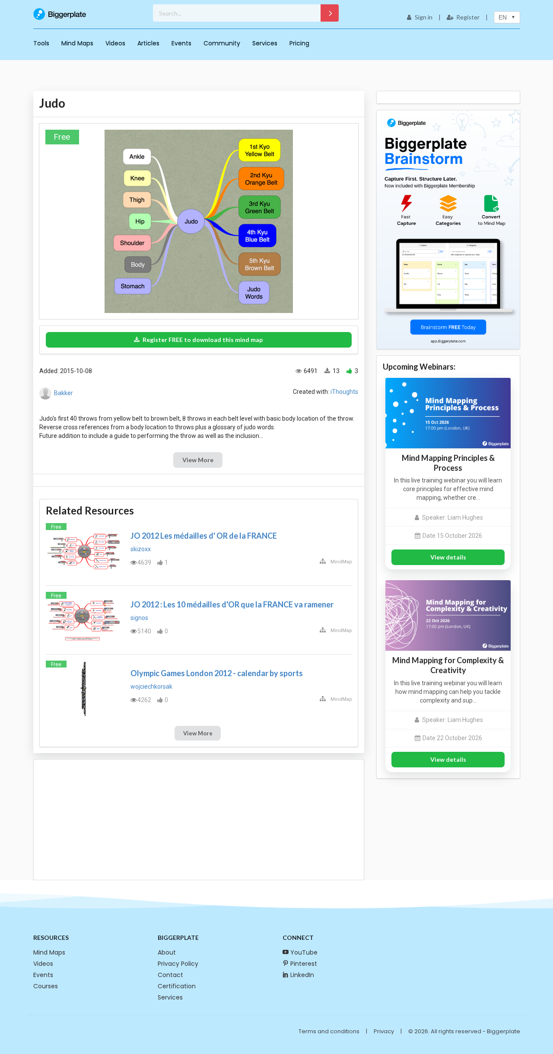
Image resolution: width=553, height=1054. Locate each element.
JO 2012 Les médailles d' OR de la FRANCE (203, 535)
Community (221, 43)
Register (468, 17)
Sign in (423, 17)
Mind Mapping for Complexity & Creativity (448, 665)
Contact (170, 975)
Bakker (63, 393)
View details (448, 557)
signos (139, 617)
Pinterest (304, 963)
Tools (41, 43)
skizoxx (140, 549)
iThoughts (344, 391)
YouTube (304, 952)
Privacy (384, 1031)
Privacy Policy (178, 963)
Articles (148, 43)
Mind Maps (77, 43)
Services (264, 43)
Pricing (299, 43)
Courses (45, 986)
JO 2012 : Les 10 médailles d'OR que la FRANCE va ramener (232, 604)
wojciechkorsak (151, 686)
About (167, 952)
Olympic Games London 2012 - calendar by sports (216, 673)
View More (197, 459)
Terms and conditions (329, 1031)
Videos (115, 43)
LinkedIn (302, 975)
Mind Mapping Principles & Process (448, 463)
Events (181, 43)
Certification (177, 986)
